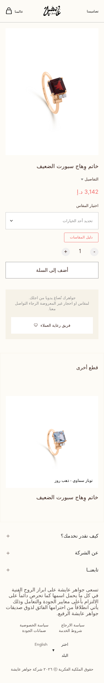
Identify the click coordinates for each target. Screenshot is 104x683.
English (41, 645)
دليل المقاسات (81, 237)
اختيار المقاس (87, 205)
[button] (52, 325)
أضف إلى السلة (52, 270)
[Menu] (9, 11)
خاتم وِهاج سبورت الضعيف (67, 497)
